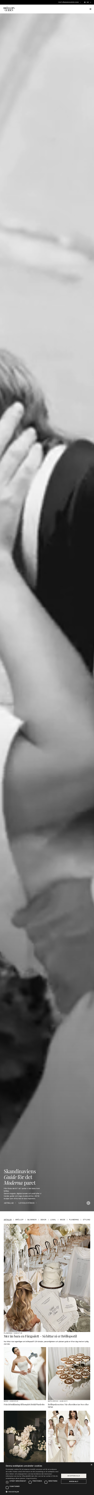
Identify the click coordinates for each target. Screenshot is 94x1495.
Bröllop (19, 1220)
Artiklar (8, 1220)
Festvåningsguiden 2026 (68, 2)
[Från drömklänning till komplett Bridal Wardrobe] (25, 1378)
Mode (62, 1220)
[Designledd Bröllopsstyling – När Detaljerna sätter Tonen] (25, 1441)
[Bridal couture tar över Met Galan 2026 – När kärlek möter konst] (69, 1441)
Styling (86, 1220)
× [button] (91, 1465)
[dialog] (47, 1478)
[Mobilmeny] (90, 9)
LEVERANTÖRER (27, 1203)
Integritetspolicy (31, 1478)
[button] (32, 1491)
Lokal (53, 1220)
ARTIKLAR (9, 1203)
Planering (74, 1220)
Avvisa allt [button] (73, 1481)
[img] (9, 9)
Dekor (43, 1220)
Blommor (32, 1220)
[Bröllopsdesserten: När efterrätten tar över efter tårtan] (69, 1378)
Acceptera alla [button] (74, 1476)
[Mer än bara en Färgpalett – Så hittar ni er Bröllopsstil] (47, 1284)
